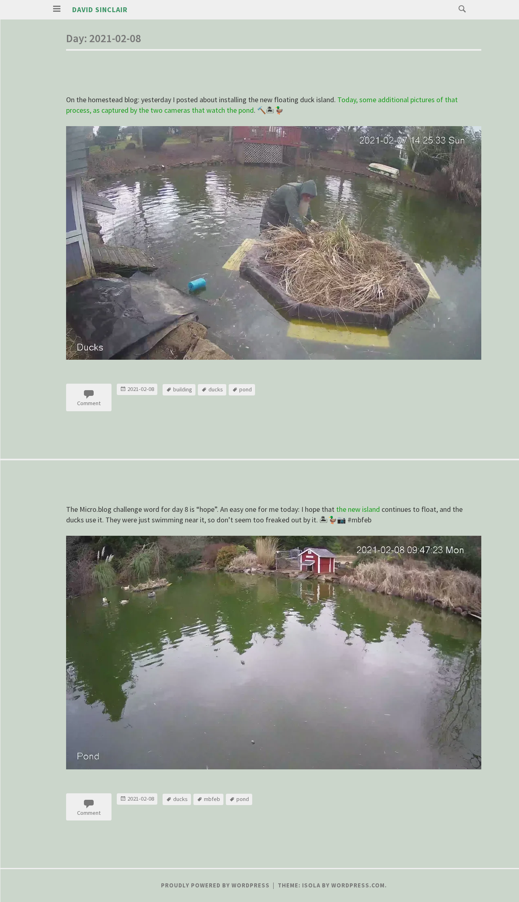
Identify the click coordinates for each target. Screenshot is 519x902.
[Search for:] (460, 8)
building (182, 389)
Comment (89, 403)
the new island (358, 509)
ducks (215, 389)
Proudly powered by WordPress (215, 885)
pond (245, 389)
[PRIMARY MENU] (57, 9)
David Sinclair (100, 9)
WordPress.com (358, 885)
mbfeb (212, 799)
